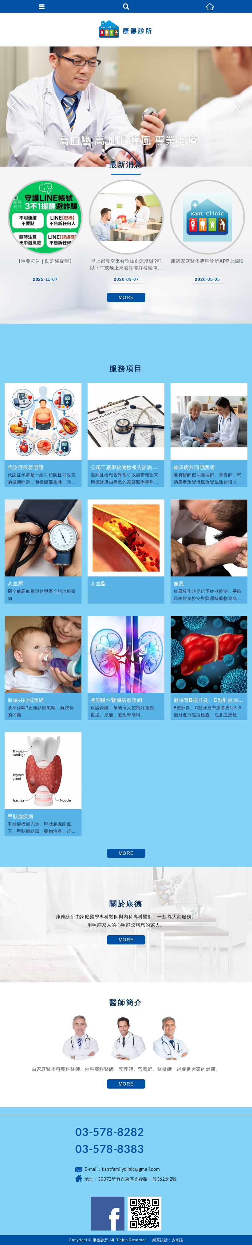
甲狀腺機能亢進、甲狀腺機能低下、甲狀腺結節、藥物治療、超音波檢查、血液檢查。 (42, 827)
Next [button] (237, 106)
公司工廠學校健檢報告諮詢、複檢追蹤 (126, 467)
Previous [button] (15, 106)
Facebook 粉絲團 (107, 1214)
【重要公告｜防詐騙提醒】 (45, 261)
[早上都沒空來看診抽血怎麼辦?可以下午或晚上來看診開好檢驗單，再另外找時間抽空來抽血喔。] (126, 217)
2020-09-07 (126, 279)
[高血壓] (43, 537)
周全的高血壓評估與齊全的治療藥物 (42, 594)
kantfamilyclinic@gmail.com (131, 1169)
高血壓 (15, 583)
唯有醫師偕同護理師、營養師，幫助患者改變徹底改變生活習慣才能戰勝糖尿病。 (208, 478)
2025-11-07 (45, 279)
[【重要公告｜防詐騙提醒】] (45, 217)
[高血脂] (126, 537)
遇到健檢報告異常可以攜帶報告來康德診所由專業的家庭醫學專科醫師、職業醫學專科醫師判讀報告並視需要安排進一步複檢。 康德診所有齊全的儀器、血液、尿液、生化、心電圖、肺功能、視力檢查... (125, 478)
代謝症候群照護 (26, 467)
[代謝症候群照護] (43, 421)
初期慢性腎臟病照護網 (116, 700)
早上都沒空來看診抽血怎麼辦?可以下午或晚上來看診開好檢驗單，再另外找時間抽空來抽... (126, 264)
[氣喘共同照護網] (43, 654)
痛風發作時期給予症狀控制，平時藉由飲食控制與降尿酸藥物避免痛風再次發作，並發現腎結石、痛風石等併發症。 (208, 594)
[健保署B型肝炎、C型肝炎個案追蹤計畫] (209, 654)
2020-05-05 (207, 279)
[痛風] (209, 537)
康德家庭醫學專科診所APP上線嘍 (207, 261)
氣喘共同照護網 (26, 700)
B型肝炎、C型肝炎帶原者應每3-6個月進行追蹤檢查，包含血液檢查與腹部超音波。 (208, 711)
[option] (126, 106)
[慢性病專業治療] (126, 106)
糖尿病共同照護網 (194, 467)
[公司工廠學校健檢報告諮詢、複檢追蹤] (126, 421)
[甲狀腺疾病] (43, 770)
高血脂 (98, 583)
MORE (126, 297)
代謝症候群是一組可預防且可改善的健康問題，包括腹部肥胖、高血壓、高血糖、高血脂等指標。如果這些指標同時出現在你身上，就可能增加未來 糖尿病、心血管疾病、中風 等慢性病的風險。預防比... (42, 478)
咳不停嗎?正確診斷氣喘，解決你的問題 (41, 711)
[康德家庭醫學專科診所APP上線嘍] (207, 217)
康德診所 (126, 29)
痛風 (179, 583)
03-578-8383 (109, 1149)
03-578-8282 (109, 1132)
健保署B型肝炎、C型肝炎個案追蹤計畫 (209, 700)
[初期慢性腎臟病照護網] (126, 654)
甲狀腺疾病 (20, 816)
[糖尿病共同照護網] (209, 421)
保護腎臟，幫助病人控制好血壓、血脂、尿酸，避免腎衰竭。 (125, 711)
